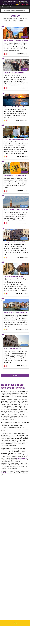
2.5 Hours (22, 293)
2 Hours (22, 53)
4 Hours (22, 156)
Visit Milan (4, 472)
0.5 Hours (22, 120)
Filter (15, 623)
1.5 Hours (22, 88)
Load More (15, 375)
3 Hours (22, 257)
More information (23, 4)
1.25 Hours (22, 365)
